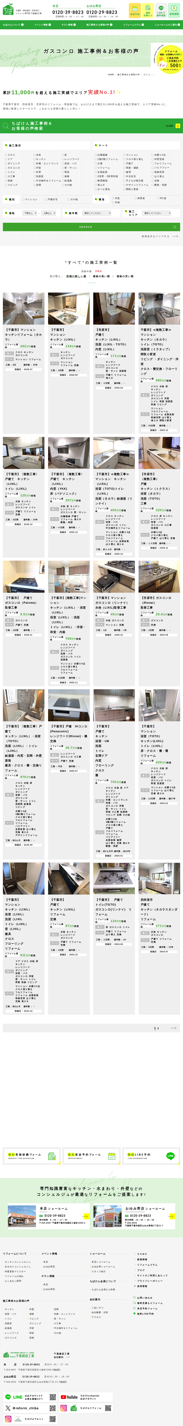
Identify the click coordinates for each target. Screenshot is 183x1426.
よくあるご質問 (13, 1281)
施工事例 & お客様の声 (97, 24)
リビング (34, 1318)
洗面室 (8, 1323)
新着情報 (142, 1259)
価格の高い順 (101, 276)
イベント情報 (41, 24)
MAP (56, 1369)
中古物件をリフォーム (66, 1328)
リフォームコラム (132, 24)
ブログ (141, 1270)
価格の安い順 (125, 276)
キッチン (9, 1309)
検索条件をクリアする (156, 236)
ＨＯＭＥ (142, 1254)
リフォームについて (15, 1253)
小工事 (57, 1323)
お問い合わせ (145, 1298)
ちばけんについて (12, 24)
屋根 (31, 1314)
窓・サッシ (60, 1318)
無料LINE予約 (145, 1314)
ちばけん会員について (103, 1281)
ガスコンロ (11, 1337)
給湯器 (8, 1328)
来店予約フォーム (147, 1308)
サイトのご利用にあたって (152, 1275)
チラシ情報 (67, 24)
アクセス (96, 1317)
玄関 (56, 1309)
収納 (31, 1337)
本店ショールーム (101, 1262)
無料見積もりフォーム (150, 1303)
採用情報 (142, 1286)
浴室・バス (11, 1314)
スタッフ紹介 (99, 1271)
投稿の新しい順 (76, 276)
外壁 (31, 1309)
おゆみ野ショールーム (103, 1266)
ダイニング (35, 1323)
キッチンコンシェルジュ (18, 1262)
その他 (57, 1333)
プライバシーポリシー (150, 1281)
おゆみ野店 (49, 1266)
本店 (45, 1262)
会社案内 (95, 1299)
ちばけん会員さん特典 (103, 1289)
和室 (31, 1333)
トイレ (8, 1318)
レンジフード (12, 1333)
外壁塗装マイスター (15, 1271)
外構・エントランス (64, 1314)
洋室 (31, 1328)
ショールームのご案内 (166, 24)
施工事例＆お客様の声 (16, 1301)
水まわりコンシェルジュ (18, 1266)
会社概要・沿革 (100, 1312)
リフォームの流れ (14, 1276)
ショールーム (98, 1253)
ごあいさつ (98, 1307)
